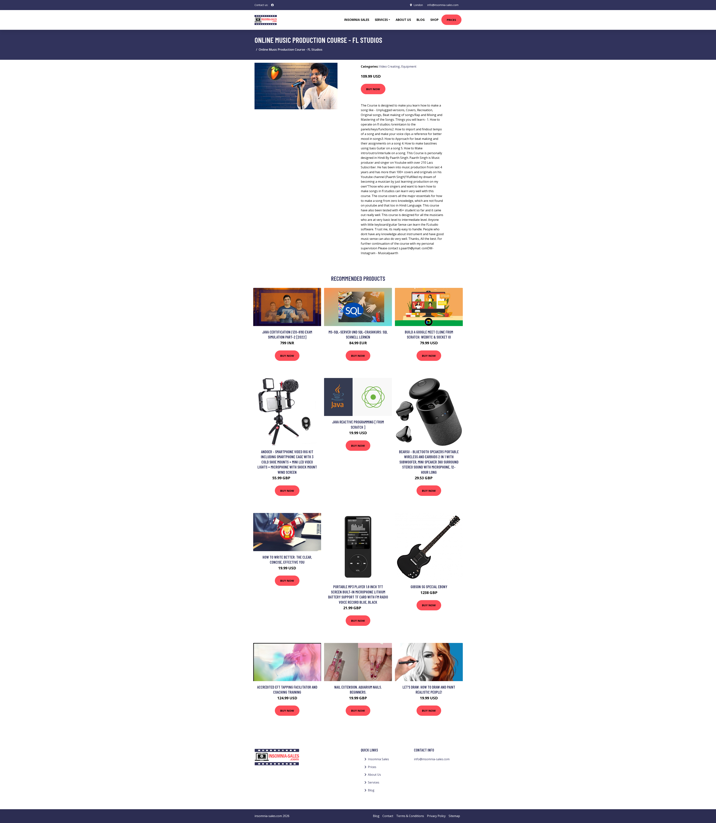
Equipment (408, 66)
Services (373, 782)
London (418, 5)
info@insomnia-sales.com (443, 5)
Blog (421, 20)
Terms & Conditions (410, 816)
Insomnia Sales (356, 20)
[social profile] (272, 5)
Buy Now (373, 89)
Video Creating (389, 66)
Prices (451, 20)
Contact (387, 816)
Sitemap (454, 816)
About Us (403, 20)
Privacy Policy (436, 816)
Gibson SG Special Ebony (429, 586)
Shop (434, 20)
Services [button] (381, 20)
